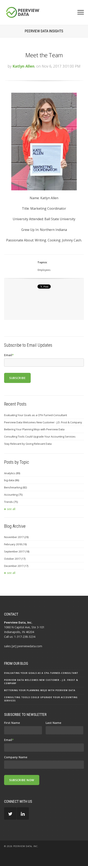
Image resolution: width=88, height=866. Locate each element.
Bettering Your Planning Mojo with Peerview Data (34, 429)
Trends (11, 502)
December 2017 (16, 566)
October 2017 (14, 559)
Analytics (12, 473)
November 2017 (16, 537)
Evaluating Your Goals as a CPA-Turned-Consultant (35, 415)
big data (11, 480)
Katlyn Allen (23, 66)
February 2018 (15, 544)
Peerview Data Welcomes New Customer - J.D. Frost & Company (43, 422)
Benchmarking (15, 487)
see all (11, 509)
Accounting (13, 494)
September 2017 (16, 551)
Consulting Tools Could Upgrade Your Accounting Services (40, 436)
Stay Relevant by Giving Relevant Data (28, 444)
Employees (44, 270)
